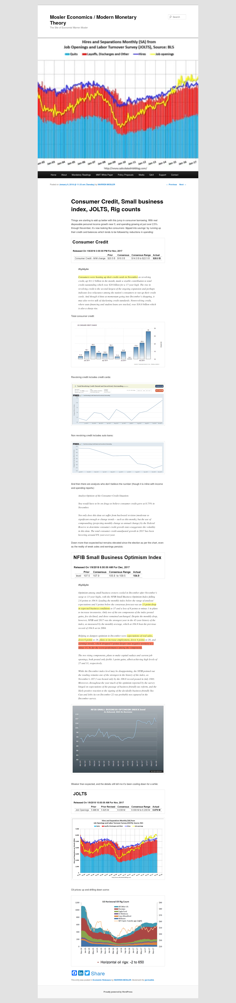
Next (182, 184)
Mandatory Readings (81, 174)
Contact (174, 174)
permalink (149, 979)
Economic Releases (102, 979)
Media (141, 174)
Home (53, 174)
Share (98, 973)
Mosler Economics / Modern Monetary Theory (93, 19)
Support (162, 174)
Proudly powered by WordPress (118, 991)
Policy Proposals (126, 174)
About (64, 174)
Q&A (151, 174)
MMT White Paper (104, 174)
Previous (171, 184)
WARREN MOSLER (106, 184)
